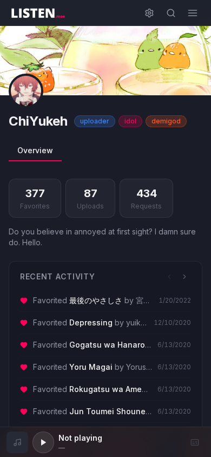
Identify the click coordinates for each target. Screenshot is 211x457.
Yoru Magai (91, 366)
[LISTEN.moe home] (38, 12)
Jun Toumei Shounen (109, 411)
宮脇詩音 (151, 300)
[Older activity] (184, 276)
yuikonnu (142, 322)
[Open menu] (192, 13)
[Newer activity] (169, 276)
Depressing (91, 322)
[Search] (171, 13)
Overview (35, 150)
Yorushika (143, 366)
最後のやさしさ (95, 300)
